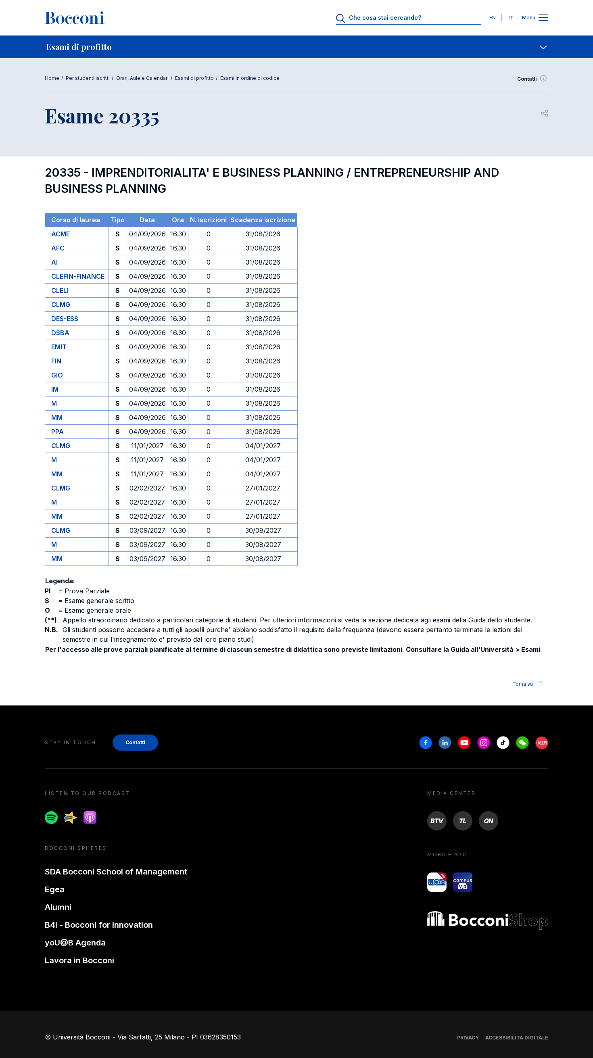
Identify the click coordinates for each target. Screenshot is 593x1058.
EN (492, 18)
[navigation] (296, 46)
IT (511, 18)
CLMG (60, 304)
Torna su (522, 684)
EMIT (59, 347)
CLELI (60, 290)
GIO (57, 375)
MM (57, 417)
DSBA (60, 333)
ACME (60, 234)
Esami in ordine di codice (250, 78)
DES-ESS (64, 319)
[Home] (74, 18)
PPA (57, 432)
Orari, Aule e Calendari (142, 78)
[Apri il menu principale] (543, 18)
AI (54, 262)
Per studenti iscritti (88, 78)
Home (52, 78)
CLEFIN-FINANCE (77, 276)
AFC (58, 248)
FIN (56, 361)
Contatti (527, 79)
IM (54, 389)
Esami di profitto (194, 78)
